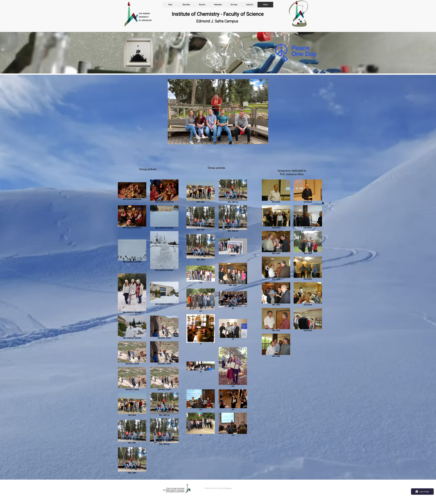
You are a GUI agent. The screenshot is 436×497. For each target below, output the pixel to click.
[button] (218, 111)
